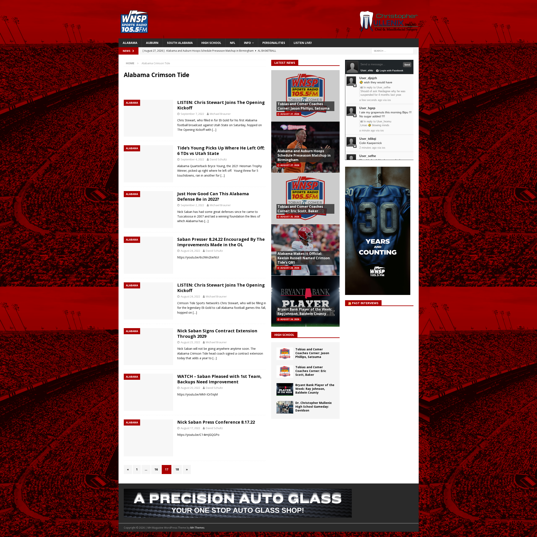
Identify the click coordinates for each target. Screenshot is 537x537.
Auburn (152, 43)
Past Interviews (365, 303)
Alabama (130, 43)
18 (177, 469)
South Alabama (180, 43)
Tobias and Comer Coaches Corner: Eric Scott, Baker (300, 208)
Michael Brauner (220, 114)
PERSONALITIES (273, 43)
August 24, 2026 (289, 267)
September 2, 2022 (192, 205)
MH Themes (197, 527)
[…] (214, 130)
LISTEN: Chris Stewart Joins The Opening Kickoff (221, 105)
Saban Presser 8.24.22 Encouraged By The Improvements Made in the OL (221, 242)
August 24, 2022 (190, 251)
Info (247, 43)
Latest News (284, 63)
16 (156, 469)
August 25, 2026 (289, 216)
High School (211, 43)
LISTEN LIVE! (303, 43)
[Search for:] (392, 51)
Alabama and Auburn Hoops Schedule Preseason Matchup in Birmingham (304, 155)
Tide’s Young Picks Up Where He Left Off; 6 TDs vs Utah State (221, 150)
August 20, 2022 (190, 388)
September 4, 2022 (192, 159)
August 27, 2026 (289, 114)
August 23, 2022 (190, 342)
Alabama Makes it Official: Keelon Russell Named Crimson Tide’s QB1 (304, 258)
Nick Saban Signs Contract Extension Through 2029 (217, 333)
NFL (232, 43)
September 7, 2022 (192, 114)
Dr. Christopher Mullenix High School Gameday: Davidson (313, 406)
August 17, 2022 (190, 428)
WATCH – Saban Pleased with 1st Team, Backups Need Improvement (219, 379)
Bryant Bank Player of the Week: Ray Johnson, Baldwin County (305, 311)
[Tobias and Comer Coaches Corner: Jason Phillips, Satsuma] (284, 353)
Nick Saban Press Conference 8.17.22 (216, 422)
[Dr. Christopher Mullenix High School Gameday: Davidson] (284, 407)
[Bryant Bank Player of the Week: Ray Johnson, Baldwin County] (284, 389)
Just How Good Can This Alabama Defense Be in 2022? (213, 196)
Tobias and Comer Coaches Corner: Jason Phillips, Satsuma (304, 106)
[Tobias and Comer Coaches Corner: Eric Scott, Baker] (284, 371)
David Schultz (218, 159)
